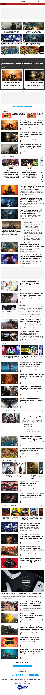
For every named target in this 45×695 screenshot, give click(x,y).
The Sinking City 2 (8, 469)
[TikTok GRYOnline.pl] (18, 675)
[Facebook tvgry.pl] (38, 675)
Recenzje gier (33, 222)
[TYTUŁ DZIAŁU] (22, 461)
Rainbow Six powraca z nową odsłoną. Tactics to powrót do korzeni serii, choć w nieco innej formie (22, 403)
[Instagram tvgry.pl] (34, 675)
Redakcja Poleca (22, 157)
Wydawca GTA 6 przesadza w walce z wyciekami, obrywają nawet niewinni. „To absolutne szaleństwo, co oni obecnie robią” (22, 539)
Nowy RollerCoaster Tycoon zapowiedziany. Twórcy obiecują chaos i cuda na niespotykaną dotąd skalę (29, 51)
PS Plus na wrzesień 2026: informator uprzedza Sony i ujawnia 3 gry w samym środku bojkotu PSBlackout (22, 618)
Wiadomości (16, 106)
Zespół (39, 679)
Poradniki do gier (22, 411)
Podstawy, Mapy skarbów (29, 424)
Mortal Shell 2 (20, 469)
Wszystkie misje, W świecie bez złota (31, 431)
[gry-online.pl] (22, 1)
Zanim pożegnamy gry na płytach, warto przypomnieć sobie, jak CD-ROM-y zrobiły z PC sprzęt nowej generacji (11, 171)
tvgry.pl (22, 344)
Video (39, 4)
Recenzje (26, 4)
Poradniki (35, 4)
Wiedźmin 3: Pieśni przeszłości (8, 669)
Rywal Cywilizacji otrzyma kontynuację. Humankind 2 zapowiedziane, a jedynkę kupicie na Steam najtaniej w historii (10, 51)
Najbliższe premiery (22, 671)
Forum (42, 4)
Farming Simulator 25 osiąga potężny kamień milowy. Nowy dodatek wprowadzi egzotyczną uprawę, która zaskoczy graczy (22, 630)
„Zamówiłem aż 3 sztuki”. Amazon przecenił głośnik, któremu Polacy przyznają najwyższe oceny (14, 115)
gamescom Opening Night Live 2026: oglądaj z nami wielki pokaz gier (11, 40)
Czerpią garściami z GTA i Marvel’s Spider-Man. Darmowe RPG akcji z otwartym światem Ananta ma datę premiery (22, 367)
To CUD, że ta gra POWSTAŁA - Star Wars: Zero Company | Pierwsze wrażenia (29, 352)
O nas (3, 679)
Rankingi (17, 4)
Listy (21, 4)
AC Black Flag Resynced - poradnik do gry (22, 422)
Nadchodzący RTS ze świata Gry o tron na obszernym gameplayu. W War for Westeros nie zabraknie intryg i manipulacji (33, 27)
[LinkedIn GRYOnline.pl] (22, 675)
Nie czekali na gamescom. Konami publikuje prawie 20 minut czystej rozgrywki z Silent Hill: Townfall (22, 336)
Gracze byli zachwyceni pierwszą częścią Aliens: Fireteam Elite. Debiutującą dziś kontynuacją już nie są (22, 137)
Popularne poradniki (22, 506)
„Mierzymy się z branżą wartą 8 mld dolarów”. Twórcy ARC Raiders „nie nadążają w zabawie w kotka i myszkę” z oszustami (22, 551)
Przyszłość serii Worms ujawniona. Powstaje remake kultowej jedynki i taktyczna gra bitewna (22, 486)
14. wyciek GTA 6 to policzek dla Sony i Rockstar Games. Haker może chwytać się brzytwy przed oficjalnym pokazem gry (22, 606)
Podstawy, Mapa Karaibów (29, 428)
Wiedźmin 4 (40, 669)
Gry (13, 4)
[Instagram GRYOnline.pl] (14, 675)
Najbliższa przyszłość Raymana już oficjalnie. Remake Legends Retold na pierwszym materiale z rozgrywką (22, 286)
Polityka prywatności (21, 679)
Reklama (35, 679)
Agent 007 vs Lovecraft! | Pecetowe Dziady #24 (11, 352)
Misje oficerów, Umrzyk (28, 426)
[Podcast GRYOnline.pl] (20, 675)
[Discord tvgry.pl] (36, 675)
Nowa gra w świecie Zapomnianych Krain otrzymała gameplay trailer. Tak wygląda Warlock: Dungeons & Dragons (22, 202)
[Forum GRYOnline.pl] (24, 675)
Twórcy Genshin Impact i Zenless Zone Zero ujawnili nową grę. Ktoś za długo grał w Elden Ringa (22, 379)
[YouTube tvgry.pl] (30, 675)
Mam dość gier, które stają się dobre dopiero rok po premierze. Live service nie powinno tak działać (29, 171)
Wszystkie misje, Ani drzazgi (29, 429)
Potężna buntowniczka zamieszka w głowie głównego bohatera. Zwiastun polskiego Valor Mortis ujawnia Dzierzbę (22, 498)
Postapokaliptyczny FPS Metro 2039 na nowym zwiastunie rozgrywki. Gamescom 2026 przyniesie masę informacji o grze (11, 27)
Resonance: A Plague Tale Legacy (32, 470)
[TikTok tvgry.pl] (32, 675)
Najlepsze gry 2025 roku (32, 669)
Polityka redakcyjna (13, 679)
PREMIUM (3, 4)
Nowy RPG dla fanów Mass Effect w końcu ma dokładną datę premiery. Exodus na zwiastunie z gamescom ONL (33, 40)
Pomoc (24, 681)
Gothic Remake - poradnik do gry (6, 513)
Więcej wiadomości (22, 662)
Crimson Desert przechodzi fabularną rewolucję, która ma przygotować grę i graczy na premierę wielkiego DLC (22, 324)
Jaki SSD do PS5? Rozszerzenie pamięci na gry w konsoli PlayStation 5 (9, 309)
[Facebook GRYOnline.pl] (12, 675)
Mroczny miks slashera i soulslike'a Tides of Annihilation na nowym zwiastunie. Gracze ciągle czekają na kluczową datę (22, 298)
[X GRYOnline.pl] (16, 675)
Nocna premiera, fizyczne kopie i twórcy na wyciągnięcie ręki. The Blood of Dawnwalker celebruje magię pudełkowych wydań (22, 190)
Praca (42, 679)
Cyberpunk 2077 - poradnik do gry (15, 513)
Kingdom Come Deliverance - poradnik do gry (24, 514)
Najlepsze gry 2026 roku (21, 669)
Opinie (30, 4)
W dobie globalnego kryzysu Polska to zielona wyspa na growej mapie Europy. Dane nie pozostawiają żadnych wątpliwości (22, 563)
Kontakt (20, 681)
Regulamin (7, 679)
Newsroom (9, 4)
